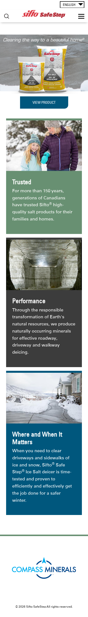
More (7, 16)
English (69, 4)
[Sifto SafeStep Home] (44, 14)
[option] (44, 64)
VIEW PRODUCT (44, 102)
